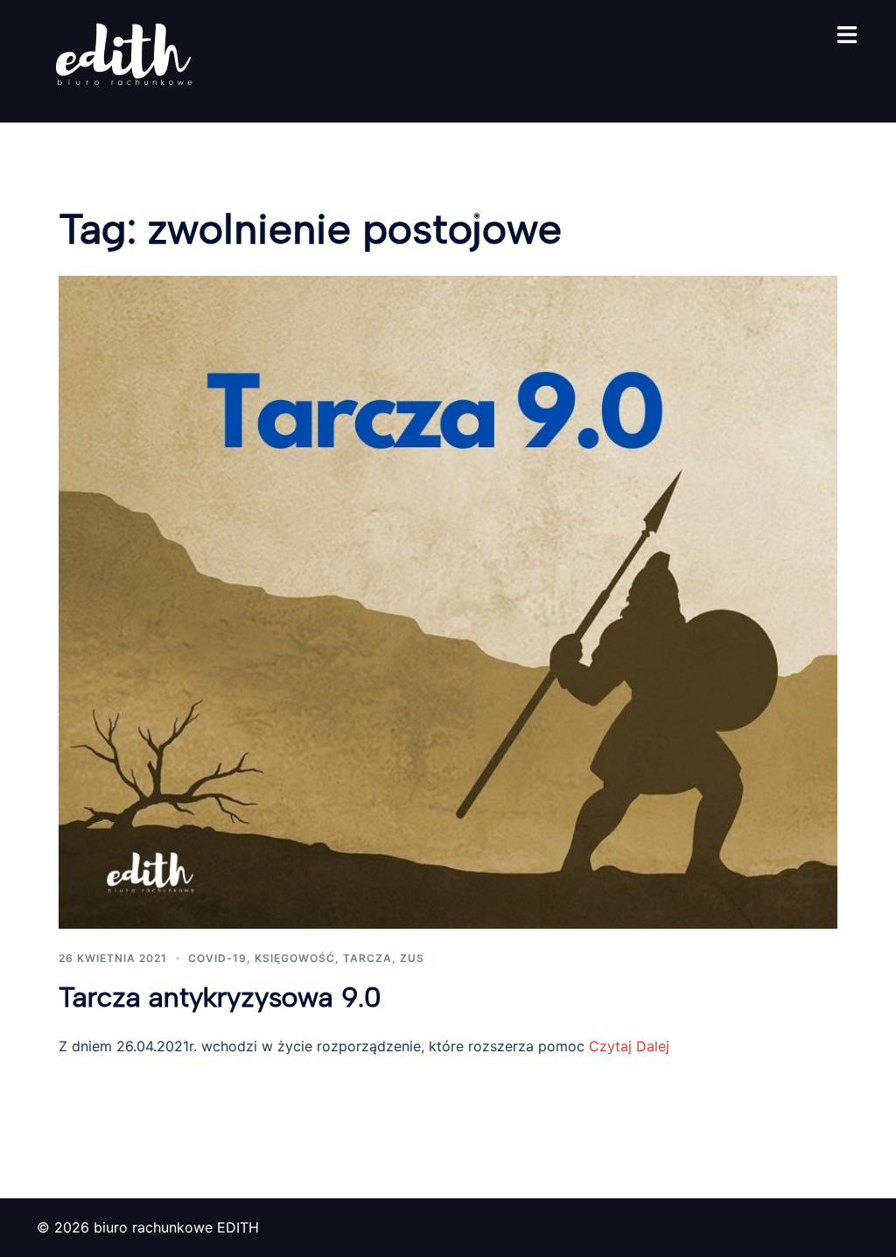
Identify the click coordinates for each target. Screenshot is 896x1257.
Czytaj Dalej (626, 1046)
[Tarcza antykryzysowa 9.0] (448, 600)
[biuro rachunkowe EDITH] (124, 59)
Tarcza (367, 958)
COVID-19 (217, 958)
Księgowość (295, 958)
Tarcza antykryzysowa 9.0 (220, 997)
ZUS (412, 958)
